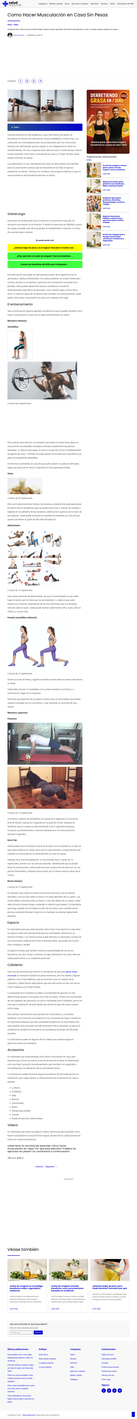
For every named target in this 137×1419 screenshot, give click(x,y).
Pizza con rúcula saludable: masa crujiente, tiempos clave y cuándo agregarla (20, 1378)
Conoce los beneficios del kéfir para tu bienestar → (45, 264)
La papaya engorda (46, 1363)
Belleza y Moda (56, 4)
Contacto (105, 1363)
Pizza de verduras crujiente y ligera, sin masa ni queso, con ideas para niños (20, 1368)
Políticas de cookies (109, 1371)
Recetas (104, 4)
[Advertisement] (68, 57)
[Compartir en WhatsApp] (34, 81)
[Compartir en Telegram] (40, 81)
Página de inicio (108, 1355)
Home (9, 25)
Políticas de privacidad (110, 1367)
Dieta (67, 4)
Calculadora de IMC (125, 4)
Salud (112, 4)
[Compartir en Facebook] (20, 81)
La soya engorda (45, 1367)
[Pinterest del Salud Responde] (120, 1392)
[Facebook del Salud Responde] (104, 1392)
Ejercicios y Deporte (80, 4)
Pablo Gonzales (18, 35)
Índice (16, 127)
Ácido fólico (43, 1355)
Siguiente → (51, 1166)
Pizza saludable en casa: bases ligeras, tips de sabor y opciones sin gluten (20, 1399)
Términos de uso (108, 1375)
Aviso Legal (106, 1379)
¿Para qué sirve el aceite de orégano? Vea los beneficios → (45, 256)
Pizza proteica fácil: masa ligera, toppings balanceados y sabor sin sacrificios (20, 1358)
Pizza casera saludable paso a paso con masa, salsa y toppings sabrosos (21, 1388)
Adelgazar (43, 4)
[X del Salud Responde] (114, 1392)
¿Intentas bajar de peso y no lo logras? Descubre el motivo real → (45, 247)
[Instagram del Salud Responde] (109, 1392)
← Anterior (38, 1166)
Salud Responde (28, 1415)
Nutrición (95, 4)
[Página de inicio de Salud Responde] (12, 4)
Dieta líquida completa (47, 1359)
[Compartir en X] (27, 81)
